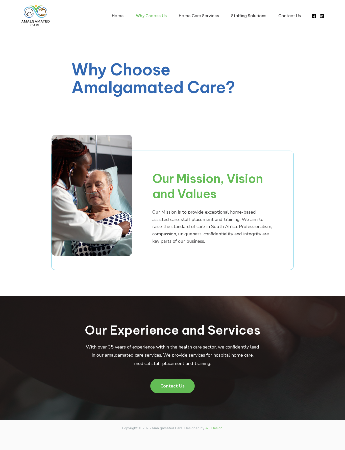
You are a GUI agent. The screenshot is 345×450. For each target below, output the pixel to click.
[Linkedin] (321, 16)
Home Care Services (199, 15)
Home (118, 15)
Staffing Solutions (248, 15)
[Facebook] (314, 16)
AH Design (214, 428)
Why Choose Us (151, 15)
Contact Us (289, 15)
